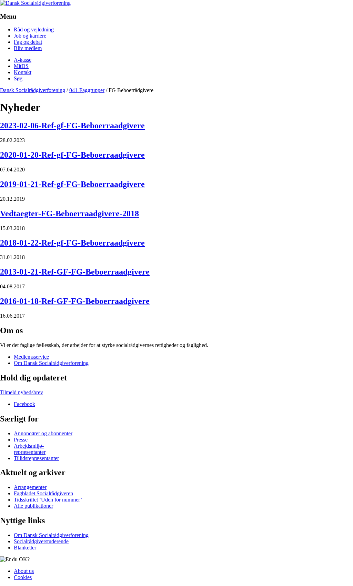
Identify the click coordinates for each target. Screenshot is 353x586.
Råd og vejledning (34, 29)
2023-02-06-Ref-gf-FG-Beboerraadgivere (72, 125)
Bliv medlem (28, 48)
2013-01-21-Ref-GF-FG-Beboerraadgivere (75, 271)
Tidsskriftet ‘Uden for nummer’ (48, 500)
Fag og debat (28, 42)
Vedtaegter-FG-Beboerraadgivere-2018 (69, 213)
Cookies (23, 577)
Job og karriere (30, 36)
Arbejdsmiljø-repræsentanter (30, 449)
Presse (21, 440)
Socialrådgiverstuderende (41, 541)
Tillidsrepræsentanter (36, 458)
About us (24, 571)
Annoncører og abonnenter (43, 433)
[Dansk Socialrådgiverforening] (35, 3)
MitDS (21, 66)
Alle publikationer (33, 506)
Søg (18, 78)
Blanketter (25, 547)
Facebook (24, 404)
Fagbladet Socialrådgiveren (43, 493)
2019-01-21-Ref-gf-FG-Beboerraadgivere (72, 184)
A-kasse (22, 60)
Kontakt (22, 72)
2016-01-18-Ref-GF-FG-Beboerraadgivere (75, 301)
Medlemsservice (31, 357)
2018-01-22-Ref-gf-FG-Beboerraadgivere (72, 242)
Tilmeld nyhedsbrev (21, 392)
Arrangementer (30, 487)
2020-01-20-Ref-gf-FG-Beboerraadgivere (72, 154)
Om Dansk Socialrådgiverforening (51, 363)
